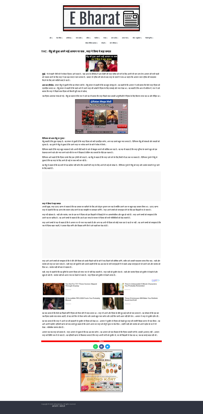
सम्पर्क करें (62, 406)
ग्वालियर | (97, 38)
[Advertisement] (101, 186)
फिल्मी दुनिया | (149, 38)
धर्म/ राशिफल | (114, 43)
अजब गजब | (125, 38)
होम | (51, 38)
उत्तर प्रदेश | (114, 38)
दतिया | (88, 38)
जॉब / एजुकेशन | (137, 38)
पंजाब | (105, 38)
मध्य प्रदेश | (79, 38)
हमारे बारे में (55, 406)
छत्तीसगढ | (69, 38)
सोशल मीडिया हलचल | (91, 43)
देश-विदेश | (59, 38)
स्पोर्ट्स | (103, 43)
